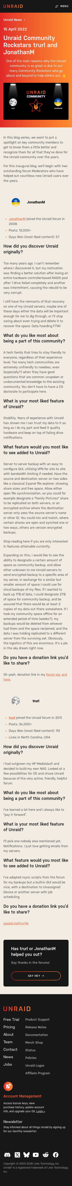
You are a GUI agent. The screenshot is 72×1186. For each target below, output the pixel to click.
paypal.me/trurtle (15, 923)
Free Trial (11, 1019)
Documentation (36, 1035)
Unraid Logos (34, 1065)
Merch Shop (34, 1042)
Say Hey (34, 975)
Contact (10, 1049)
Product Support (37, 1019)
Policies (30, 1058)
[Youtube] (36, 1155)
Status (30, 1050)
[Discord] (7, 1155)
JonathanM (17, 219)
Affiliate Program (37, 1073)
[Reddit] (46, 1155)
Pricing (9, 1027)
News (8, 1057)
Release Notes (35, 1027)
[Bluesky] (26, 1155)
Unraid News (12, 20)
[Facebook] (56, 1155)
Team (7, 1042)
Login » (40, 1111)
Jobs (7, 1064)
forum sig (53, 674)
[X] (17, 1155)
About (8, 1034)
